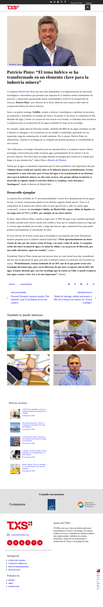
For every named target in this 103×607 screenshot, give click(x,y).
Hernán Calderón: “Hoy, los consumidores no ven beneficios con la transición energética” (34, 466)
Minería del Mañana (57, 160)
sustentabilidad (26, 284)
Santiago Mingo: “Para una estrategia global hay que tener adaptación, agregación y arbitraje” (73, 371)
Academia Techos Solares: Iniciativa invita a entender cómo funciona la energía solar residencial (34, 439)
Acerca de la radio (16, 560)
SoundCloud (13, 586)
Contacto (89, 3)
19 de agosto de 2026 (28, 471)
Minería (12, 284)
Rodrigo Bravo (51, 64)
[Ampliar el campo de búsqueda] (87, 7)
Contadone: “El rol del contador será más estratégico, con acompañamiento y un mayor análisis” (34, 452)
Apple (10, 583)
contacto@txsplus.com (20, 535)
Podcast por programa (18, 567)
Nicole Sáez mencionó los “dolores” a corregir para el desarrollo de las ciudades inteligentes (33, 425)
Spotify (11, 580)
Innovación (21, 64)
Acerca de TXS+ (77, 3)
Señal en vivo (14, 570)
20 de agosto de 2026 (28, 443)
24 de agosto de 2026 (28, 415)
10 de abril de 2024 (35, 64)
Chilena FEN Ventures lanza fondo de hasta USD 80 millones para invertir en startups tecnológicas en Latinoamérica (26, 371)
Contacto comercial (17, 563)
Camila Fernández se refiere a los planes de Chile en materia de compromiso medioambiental (73, 337)
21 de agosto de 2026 (28, 429)
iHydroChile (24, 91)
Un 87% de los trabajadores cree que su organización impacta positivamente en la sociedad (34, 411)
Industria (12, 64)
